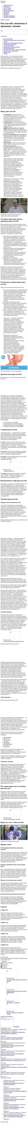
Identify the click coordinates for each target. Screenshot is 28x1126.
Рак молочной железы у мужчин (12, 819)
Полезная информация (9, 15)
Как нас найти (7, 9)
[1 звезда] (3, 958)
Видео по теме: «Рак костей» (11, 51)
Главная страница (8, 5)
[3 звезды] (14, 958)
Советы (5, 53)
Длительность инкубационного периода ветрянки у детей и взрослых (14, 1108)
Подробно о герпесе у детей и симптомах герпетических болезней (14, 1100)
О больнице (7, 6)
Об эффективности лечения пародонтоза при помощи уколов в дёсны (12, 1046)
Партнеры (6, 13)
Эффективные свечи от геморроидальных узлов (13, 1060)
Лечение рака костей (9, 48)
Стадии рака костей (9, 45)
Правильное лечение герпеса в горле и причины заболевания (13, 1083)
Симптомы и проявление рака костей (13, 43)
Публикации (7, 11)
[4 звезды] (19, 958)
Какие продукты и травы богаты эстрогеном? (12, 1073)
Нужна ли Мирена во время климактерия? (11, 1038)
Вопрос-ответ (7, 52)
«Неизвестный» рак (9, 471)
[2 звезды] (8, 958)
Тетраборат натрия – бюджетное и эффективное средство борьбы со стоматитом (13, 1033)
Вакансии (6, 14)
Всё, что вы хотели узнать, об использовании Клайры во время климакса (12, 1054)
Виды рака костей (8, 38)
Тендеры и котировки (9, 17)
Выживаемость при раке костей (12, 47)
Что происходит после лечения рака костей (15, 49)
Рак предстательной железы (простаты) (14, 641)
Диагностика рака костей (10, 44)
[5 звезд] (24, 958)
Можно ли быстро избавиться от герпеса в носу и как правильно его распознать (14, 1116)
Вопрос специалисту (9, 10)
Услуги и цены (7, 7)
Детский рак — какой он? (13, 1002)
